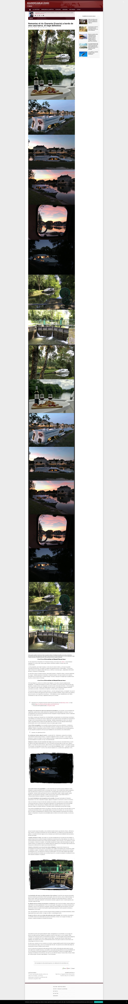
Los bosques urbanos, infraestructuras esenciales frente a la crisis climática (93, 28)
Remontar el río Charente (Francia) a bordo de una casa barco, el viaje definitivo (50, 24)
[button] (123, 1)
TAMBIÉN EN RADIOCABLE (88, 16)
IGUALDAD (58, 9)
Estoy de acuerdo (98, 1001)
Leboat (62, 661)
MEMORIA (65, 9)
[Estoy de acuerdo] (126, 1002)
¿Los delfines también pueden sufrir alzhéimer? (93, 53)
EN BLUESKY (55, 995)
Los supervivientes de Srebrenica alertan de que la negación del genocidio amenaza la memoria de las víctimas (93, 46)
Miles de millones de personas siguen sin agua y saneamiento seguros (92, 21)
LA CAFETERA (36, 9)
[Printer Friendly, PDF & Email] (68, 968)
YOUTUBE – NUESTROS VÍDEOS (59, 986)
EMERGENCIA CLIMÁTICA (47, 9)
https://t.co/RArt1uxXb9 (40, 704)
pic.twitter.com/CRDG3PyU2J (52, 704)
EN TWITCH (55, 991)
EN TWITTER (55, 993)
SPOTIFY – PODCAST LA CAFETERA (60, 988)
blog (36, 27)
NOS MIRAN (72, 9)
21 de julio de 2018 (51, 705)
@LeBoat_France (65, 702)
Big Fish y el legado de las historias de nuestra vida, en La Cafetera (65, 974)
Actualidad (31, 27)
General (40, 27)
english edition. (42, 13)
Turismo (45, 27)
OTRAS (78, 9)
